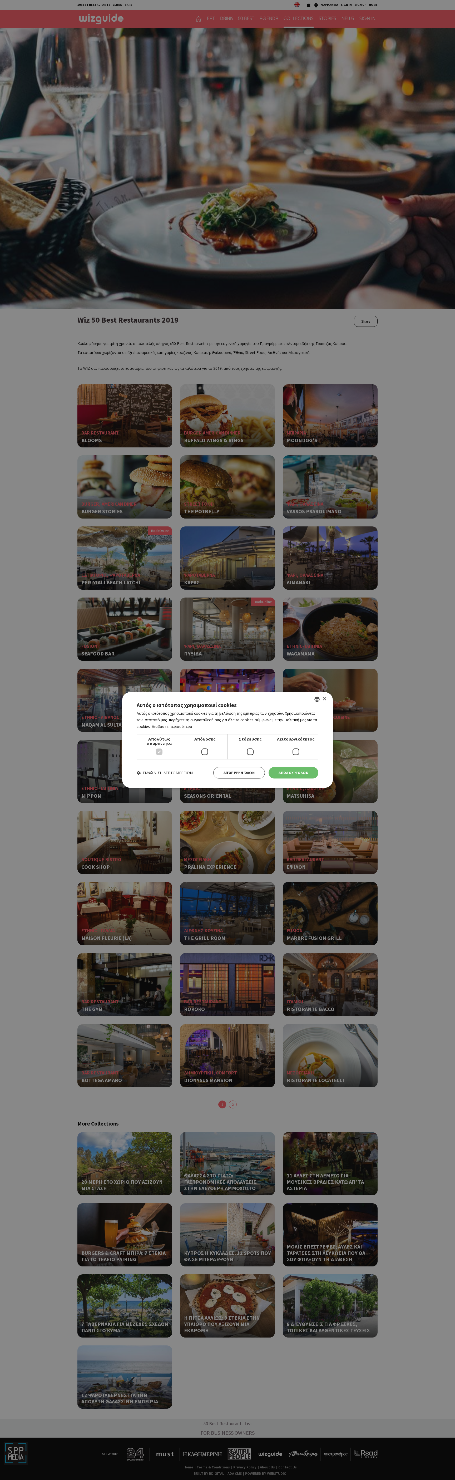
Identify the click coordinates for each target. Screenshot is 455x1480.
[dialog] (227, 740)
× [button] (324, 699)
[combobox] (317, 699)
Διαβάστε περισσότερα (172, 726)
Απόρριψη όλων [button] (239, 772)
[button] (165, 772)
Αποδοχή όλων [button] (293, 772)
